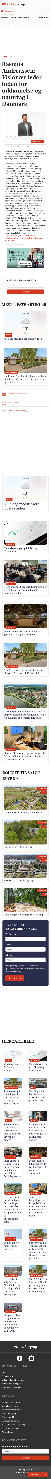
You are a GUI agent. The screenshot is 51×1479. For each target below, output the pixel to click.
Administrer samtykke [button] (11, 1387)
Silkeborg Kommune (11, 1421)
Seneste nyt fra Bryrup (11, 1402)
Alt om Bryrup (8, 1432)
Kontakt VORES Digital (11, 1383)
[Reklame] (25, 258)
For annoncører (8, 1376)
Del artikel (36, 141)
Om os (4, 1372)
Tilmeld (25, 292)
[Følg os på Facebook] (20, 1358)
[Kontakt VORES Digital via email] (31, 1358)
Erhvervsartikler (9, 1417)
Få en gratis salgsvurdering (14, 1424)
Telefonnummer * (13, 934)
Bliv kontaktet (15, 978)
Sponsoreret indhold (11, 1428)
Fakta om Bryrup (9, 1413)
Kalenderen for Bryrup (11, 1410)
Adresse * (9, 955)
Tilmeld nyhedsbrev (37, 1475)
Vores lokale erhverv (10, 1406)
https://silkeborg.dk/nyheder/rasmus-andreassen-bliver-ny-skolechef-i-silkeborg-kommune (24, 238)
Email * (8, 944)
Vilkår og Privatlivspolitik (13, 1380)
